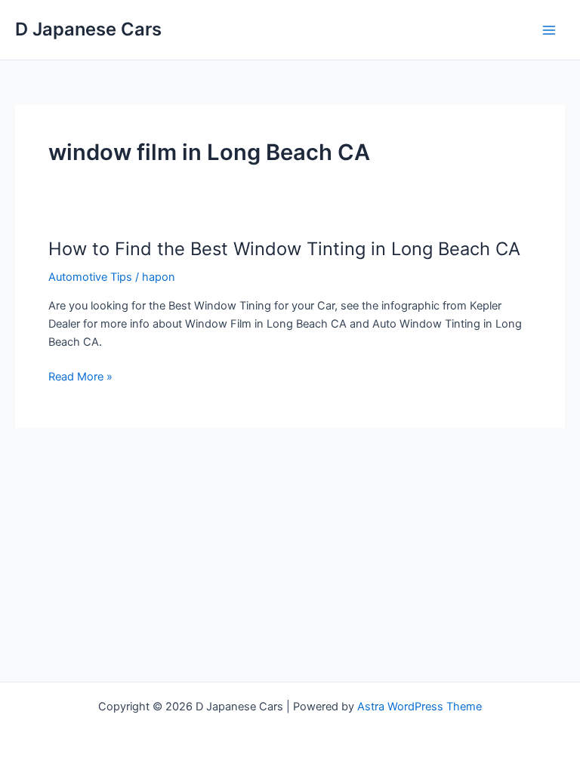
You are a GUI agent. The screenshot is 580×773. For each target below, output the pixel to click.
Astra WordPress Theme (419, 706)
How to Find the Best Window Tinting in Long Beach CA (284, 249)
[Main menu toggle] (549, 30)
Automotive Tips (90, 277)
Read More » (80, 377)
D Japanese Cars (88, 29)
